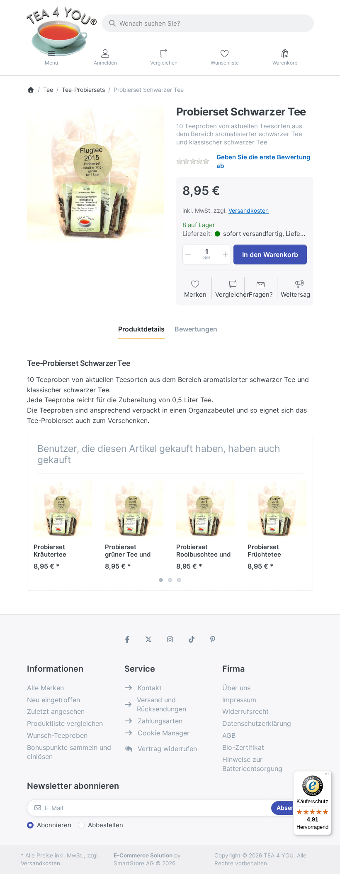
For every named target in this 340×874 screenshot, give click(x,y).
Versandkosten (248, 210)
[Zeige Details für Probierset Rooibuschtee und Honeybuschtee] (205, 509)
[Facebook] (127, 639)
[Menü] (327, 776)
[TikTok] (191, 639)
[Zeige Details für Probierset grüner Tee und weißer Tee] (134, 509)
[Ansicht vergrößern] (95, 174)
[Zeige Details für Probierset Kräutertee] (63, 509)
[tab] (141, 329)
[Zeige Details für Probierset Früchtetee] (277, 509)
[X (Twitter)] (149, 639)
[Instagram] (170, 639)
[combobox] (208, 23)
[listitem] (95, 174)
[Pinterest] (213, 639)
